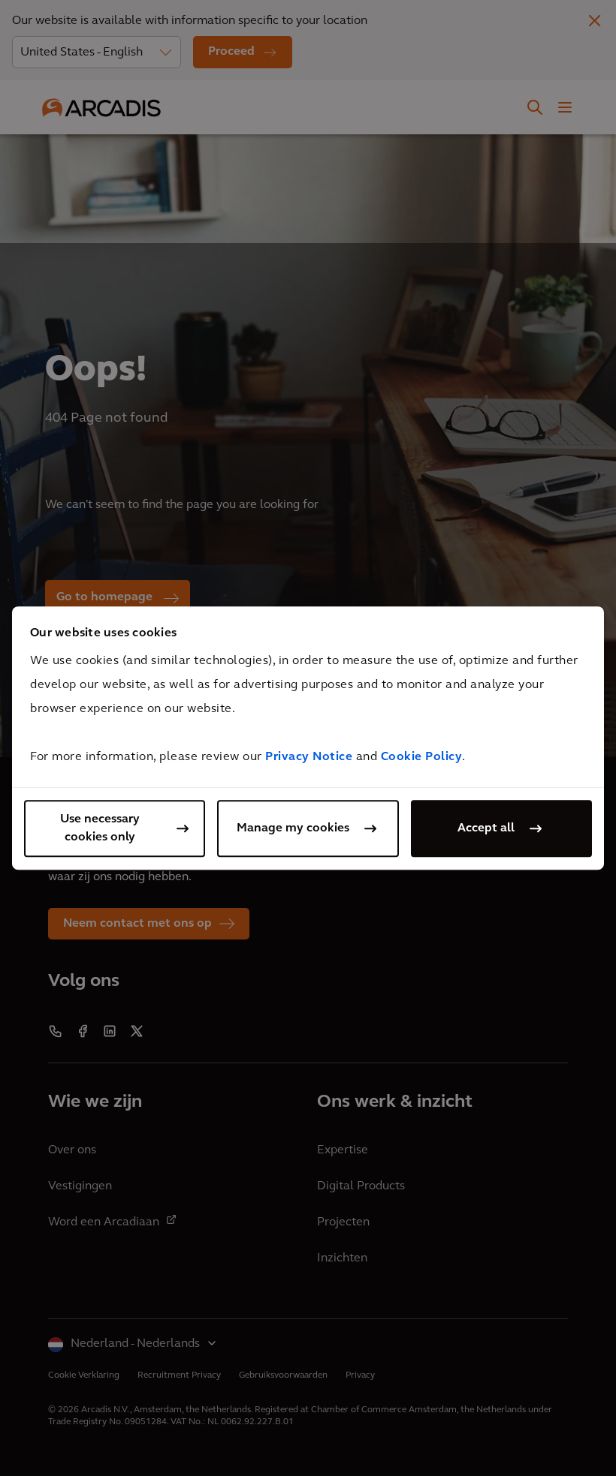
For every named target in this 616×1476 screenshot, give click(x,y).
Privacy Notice (308, 757)
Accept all (486, 828)
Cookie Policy (422, 757)
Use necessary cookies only (100, 828)
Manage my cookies (293, 828)
